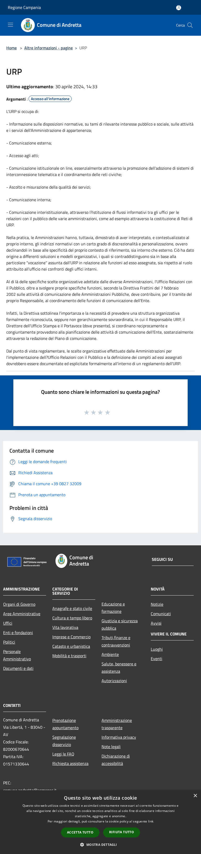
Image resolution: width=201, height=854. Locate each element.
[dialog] (100, 822)
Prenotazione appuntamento (65, 724)
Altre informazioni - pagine (48, 48)
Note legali (111, 746)
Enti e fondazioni (18, 632)
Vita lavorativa (65, 627)
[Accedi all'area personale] (178, 8)
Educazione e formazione (113, 607)
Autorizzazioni (114, 680)
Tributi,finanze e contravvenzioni (116, 641)
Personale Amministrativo (17, 655)
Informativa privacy (119, 737)
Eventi (156, 658)
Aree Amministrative (21, 613)
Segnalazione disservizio (64, 741)
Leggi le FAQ (63, 754)
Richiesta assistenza (70, 763)
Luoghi (157, 649)
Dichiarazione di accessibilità (116, 760)
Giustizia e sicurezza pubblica (120, 624)
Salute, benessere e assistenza (119, 667)
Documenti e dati (18, 668)
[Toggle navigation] (10, 25)
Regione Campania (24, 7)
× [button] (195, 796)
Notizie (157, 604)
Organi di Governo (19, 604)
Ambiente (110, 654)
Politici (9, 642)
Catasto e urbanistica (71, 646)
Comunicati (161, 613)
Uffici (7, 623)
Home (11, 48)
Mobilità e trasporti (69, 656)
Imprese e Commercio (71, 637)
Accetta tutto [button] (80, 832)
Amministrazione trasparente (117, 724)
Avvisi (156, 623)
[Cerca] (190, 25)
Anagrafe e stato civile (72, 608)
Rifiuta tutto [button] (121, 832)
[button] (100, 844)
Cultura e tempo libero (72, 618)
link (150, 821)
